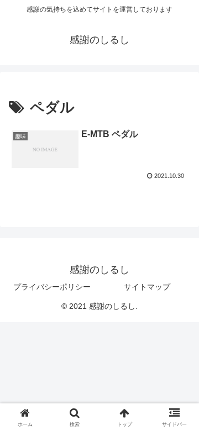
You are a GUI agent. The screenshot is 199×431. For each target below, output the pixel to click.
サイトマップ (147, 286)
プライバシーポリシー (52, 286)
